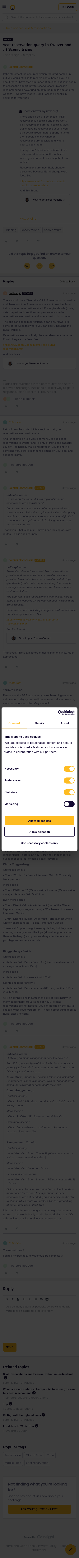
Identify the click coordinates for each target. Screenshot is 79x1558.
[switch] (69, 780)
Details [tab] (39, 723)
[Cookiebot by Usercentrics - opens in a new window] (58, 712)
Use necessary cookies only (39, 842)
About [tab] (65, 723)
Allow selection (39, 831)
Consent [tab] (14, 723)
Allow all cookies (39, 820)
